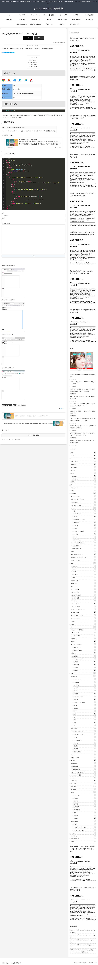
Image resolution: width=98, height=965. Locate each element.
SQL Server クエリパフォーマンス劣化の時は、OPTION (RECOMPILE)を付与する (82, 951)
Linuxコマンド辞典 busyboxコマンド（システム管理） (82, 936)
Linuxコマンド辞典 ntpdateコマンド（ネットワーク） (82, 946)
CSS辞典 (5, 405)
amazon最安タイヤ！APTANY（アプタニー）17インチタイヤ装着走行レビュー (82, 405)
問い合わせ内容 (6, 223)
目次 (32, 57)
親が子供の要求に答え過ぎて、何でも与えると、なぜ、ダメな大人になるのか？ (82, 434)
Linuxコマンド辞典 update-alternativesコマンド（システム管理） (83, 931)
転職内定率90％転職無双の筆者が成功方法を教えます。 (82, 375)
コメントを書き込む (33, 435)
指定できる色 (34, 64)
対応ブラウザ (33, 60)
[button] (39, 38)
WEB (11, 405)
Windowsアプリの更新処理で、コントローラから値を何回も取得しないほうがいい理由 (82, 390)
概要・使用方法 (33, 62)
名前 (3, 213)
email (3, 218)
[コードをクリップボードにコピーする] (63, 113)
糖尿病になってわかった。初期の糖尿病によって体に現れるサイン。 (82, 441)
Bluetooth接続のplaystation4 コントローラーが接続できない (82, 397)
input (19, 405)
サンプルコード (34, 66)
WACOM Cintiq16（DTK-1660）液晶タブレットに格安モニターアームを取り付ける (82, 419)
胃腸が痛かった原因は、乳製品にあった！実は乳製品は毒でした (82, 412)
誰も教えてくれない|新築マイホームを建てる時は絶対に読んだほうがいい (83, 427)
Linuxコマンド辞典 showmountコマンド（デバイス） (82, 941)
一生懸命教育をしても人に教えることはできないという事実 (82, 383)
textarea (24, 405)
